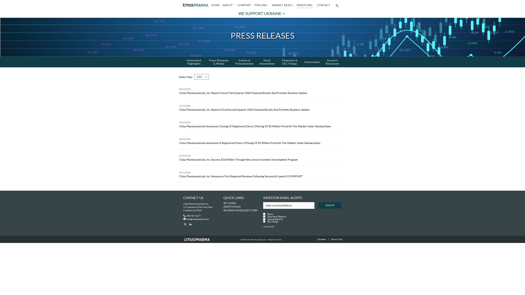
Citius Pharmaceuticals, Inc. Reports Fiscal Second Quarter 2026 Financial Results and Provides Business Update (244, 109)
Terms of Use (336, 239)
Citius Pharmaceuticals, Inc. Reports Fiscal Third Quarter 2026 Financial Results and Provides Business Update (243, 93)
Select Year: (186, 77)
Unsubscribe (268, 227)
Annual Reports (275, 219)
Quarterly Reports (276, 216)
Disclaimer (321, 239)
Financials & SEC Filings (290, 62)
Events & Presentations (244, 62)
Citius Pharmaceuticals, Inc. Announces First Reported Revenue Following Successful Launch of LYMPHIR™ (241, 176)
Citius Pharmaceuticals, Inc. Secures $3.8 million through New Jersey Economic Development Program (238, 159)
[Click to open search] (337, 6)
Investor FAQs (232, 206)
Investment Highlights (193, 62)
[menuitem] (215, 5)
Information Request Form (240, 210)
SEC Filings (229, 203)
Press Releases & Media (219, 62)
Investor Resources (332, 62)
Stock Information (267, 62)
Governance (312, 62)
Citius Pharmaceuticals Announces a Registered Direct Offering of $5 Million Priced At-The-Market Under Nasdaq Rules (249, 142)
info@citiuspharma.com (198, 219)
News (270, 214)
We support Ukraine (259, 14)
